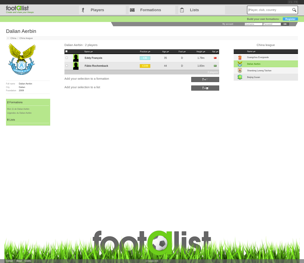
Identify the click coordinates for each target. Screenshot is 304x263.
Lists (194, 10)
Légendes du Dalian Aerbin (19, 113)
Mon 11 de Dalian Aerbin (18, 109)
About (19, 261)
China (13, 38)
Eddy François (93, 58)
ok (285, 24)
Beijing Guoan (253, 77)
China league (26, 38)
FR (296, 2)
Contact (9, 261)
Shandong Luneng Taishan (259, 70)
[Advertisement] (28, 173)
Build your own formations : (271, 19)
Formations (150, 10)
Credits (28, 261)
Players (97, 10)
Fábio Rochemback (96, 65)
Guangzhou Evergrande (258, 57)
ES (290, 2)
